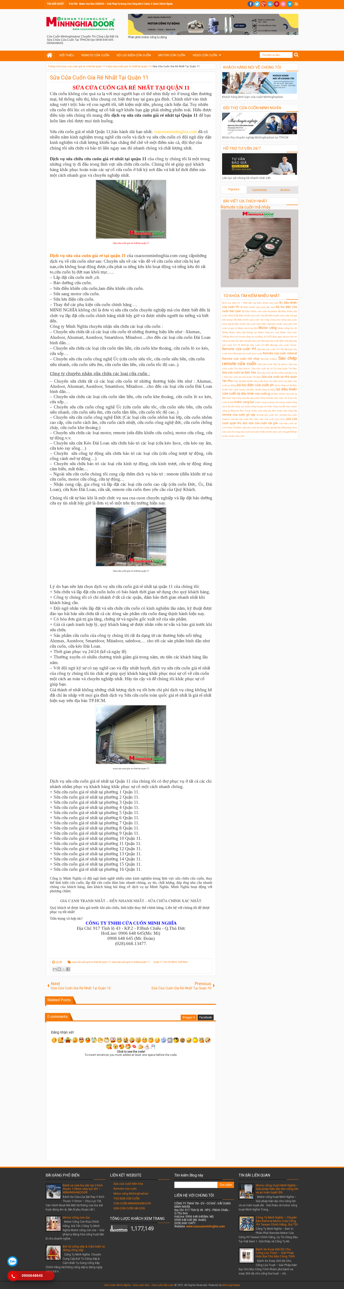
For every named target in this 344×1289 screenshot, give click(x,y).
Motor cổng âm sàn (268, 332)
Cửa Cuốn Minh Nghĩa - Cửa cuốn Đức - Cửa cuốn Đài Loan (139, 1285)
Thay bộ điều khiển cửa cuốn (248, 381)
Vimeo (290, 4)
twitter (257, 4)
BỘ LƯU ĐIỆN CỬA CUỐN (134, 55)
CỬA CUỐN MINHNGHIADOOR (132, 1203)
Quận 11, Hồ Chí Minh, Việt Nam (171, 962)
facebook (250, 4)
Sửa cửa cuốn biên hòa (128, 1183)
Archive (285, 190)
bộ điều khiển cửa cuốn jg (253, 393)
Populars (233, 189)
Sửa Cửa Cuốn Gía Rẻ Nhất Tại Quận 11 (99, 77)
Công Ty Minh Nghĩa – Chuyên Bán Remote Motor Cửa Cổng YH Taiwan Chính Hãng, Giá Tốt (277, 1221)
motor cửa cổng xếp (287, 410)
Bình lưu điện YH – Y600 (235, 303)
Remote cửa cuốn (125, 1188)
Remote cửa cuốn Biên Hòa (275, 341)
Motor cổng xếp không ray (243, 332)
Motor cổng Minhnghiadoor (130, 1193)
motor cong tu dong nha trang (270, 402)
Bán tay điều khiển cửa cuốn (264, 303)
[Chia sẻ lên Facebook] (68, 969)
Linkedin (270, 4)
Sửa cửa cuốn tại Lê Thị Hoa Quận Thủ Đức (274, 368)
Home (49, 55)
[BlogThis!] (59, 969)
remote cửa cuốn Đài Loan (245, 419)
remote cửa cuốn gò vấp (238, 414)
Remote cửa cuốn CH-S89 (255, 345)
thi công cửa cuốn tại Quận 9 (246, 431)
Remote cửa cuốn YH (239, 349)
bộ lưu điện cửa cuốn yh (255, 385)
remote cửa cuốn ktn (267, 415)
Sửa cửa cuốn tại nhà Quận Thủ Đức (242, 377)
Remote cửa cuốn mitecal (280, 353)
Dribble (283, 4)
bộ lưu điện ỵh (281, 385)
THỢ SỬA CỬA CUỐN (126, 1198)
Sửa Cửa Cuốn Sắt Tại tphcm (273, 364)
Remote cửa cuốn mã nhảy (246, 207)
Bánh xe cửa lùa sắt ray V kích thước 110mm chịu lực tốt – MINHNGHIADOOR (83, 1189)
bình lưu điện (271, 381)
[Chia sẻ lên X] (63, 969)
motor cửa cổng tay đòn (263, 410)
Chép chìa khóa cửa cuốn (283, 319)
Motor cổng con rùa (76, 1217)
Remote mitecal (269, 359)
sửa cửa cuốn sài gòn (263, 423)
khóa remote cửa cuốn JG (273, 398)
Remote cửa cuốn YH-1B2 (270, 349)
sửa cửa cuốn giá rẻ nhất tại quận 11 (131, 962)
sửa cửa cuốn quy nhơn (272, 419)
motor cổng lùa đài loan (278, 406)
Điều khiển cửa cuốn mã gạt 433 (277, 431)
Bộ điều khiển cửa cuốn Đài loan (257, 307)
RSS (296, 4)
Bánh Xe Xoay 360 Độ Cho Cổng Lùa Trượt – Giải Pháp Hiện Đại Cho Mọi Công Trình (275, 1253)
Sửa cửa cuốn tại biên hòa (239, 372)
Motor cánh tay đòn (248, 328)
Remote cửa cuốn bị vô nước (248, 353)
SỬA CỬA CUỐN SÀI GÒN (129, 1208)
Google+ (263, 4)
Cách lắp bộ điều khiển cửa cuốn (239, 324)
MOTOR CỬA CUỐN (171, 55)
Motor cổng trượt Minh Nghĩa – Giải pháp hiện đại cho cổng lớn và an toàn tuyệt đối (277, 1189)
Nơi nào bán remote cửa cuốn (246, 341)
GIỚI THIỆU (66, 55)
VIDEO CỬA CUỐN (205, 55)
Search (296, 55)
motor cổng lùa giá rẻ (255, 406)
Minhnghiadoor (231, 1285)
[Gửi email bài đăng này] (54, 969)
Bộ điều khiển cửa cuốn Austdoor (259, 311)
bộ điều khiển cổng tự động (261, 389)
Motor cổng (268, 328)
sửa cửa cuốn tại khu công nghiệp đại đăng (264, 427)
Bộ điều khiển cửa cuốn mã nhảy (251, 319)
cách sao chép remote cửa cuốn (243, 398)
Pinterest (276, 4)
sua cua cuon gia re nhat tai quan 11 (91, 962)
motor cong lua (244, 402)
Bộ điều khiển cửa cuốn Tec (250, 315)
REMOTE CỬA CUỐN (95, 55)
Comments (259, 190)
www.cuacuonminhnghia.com (205, 1226)
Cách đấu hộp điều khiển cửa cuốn (274, 324)
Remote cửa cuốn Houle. (283, 345)
